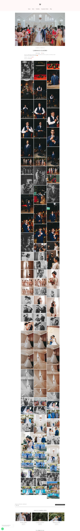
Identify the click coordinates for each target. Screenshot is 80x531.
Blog (51, 8)
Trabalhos (38, 8)
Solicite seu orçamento (60, 504)
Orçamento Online (44, 8)
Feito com (40, 530)
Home (29, 8)
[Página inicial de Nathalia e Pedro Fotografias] (40, 4)
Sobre (33, 8)
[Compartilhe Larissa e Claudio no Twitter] (16, 505)
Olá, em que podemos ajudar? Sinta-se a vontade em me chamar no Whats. (6, 525)
